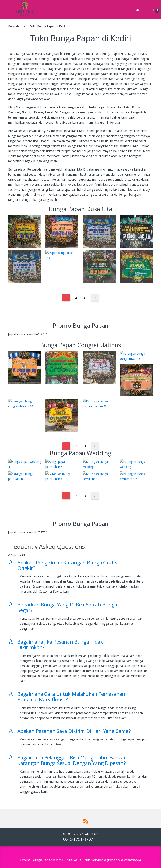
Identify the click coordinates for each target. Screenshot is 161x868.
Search (138, 9)
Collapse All (16, 555)
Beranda (13, 26)
